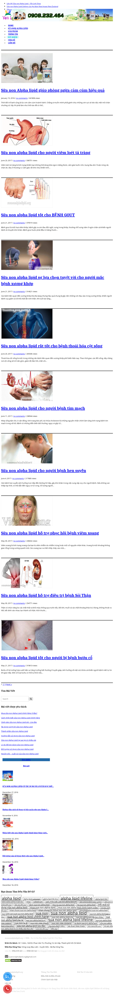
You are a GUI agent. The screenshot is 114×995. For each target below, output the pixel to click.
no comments (22, 98)
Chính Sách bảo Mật (49, 979)
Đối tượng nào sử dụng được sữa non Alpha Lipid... (23, 856)
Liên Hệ (11, 43)
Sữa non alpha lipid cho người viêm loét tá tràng (45, 152)
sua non (42, 913)
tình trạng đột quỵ (94, 926)
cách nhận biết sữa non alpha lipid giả (61, 901)
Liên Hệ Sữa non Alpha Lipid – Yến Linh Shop (24, 3)
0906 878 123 (17, 951)
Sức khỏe (12, 37)
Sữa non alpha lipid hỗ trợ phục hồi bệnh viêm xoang (50, 533)
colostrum (38, 901)
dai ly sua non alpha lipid (39, 904)
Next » (9, 684)
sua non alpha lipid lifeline (70, 919)
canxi (28, 901)
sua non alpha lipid (69, 913)
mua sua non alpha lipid (42, 907)
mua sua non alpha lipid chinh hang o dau (78, 907)
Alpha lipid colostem (32, 899)
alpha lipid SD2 (101, 899)
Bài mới (26, 766)
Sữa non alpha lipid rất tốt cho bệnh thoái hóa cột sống (51, 346)
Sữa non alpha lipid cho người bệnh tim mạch (43, 408)
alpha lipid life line (50, 899)
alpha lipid (11, 898)
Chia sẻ (11, 40)
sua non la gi (21, 923)
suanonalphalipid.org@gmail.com (22, 956)
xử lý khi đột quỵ (42, 929)
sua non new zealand (61, 923)
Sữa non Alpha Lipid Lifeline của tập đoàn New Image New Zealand (32, 6)
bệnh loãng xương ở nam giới (12, 902)
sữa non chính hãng (56, 926)
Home (10, 25)
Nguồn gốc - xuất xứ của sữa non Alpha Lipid (20, 753)
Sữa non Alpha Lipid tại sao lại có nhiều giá (18, 740)
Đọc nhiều (26, 760)
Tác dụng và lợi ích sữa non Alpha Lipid (17, 727)
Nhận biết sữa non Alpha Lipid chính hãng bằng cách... (25, 833)
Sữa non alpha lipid (18, 28)
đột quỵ (54, 928)
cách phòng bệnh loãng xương (90, 902)
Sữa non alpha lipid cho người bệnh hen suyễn (43, 470)
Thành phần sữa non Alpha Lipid (14, 731)
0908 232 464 (32, 951)
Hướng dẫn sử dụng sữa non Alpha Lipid (18, 736)
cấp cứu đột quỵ (20, 905)
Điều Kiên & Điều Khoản (50, 976)
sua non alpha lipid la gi (35, 920)
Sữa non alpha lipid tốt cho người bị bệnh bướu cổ (46, 657)
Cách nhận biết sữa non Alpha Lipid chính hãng (20, 718)
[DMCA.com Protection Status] (13, 960)
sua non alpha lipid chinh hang (28, 916)
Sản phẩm (13, 31)
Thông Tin (13, 34)
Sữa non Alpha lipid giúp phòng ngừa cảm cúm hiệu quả (53, 90)
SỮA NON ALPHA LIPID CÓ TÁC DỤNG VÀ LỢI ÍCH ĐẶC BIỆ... (28, 786)
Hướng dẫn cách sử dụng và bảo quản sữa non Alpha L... (26, 809)
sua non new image (39, 923)
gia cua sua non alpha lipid (63, 904)
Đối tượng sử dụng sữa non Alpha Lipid (17, 749)
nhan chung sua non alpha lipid (23, 910)
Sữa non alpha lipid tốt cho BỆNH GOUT (38, 215)
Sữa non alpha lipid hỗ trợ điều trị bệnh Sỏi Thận (46, 595)
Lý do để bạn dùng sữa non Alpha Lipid (17, 744)
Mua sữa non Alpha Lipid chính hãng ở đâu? (19, 713)
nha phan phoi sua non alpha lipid (94, 910)
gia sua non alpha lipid (86, 904)
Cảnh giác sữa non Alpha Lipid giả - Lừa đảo (19, 722)
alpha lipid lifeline (76, 898)
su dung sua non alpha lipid (85, 923)
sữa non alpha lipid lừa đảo (31, 925)
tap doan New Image (76, 926)
